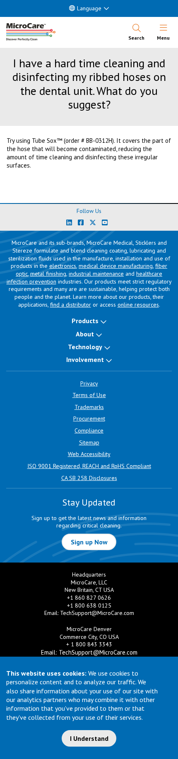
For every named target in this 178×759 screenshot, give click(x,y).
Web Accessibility (89, 454)
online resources (138, 304)
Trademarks (89, 407)
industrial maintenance (96, 273)
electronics (62, 266)
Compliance (89, 430)
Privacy (89, 383)
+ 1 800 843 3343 (89, 644)
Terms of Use (89, 395)
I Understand (89, 738)
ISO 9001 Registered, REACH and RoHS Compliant (89, 466)
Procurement (89, 418)
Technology (85, 347)
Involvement (85, 359)
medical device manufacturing (116, 266)
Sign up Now (89, 542)
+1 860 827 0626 (89, 597)
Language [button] (89, 8)
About (85, 334)
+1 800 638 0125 (89, 605)
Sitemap (89, 442)
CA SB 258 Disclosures (89, 478)
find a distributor (70, 304)
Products (85, 321)
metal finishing (48, 273)
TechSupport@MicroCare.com (97, 613)
